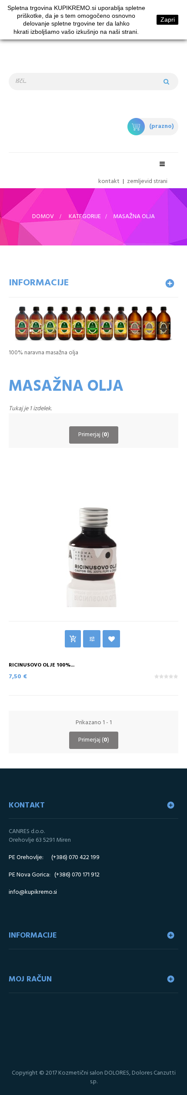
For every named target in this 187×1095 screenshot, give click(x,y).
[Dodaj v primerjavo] (91, 638)
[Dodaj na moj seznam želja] (111, 638)
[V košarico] (73, 638)
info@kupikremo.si (33, 892)
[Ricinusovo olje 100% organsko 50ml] (93, 537)
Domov (43, 217)
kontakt (109, 181)
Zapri (167, 19)
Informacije (39, 283)
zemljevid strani (147, 181)
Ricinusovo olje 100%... (41, 665)
